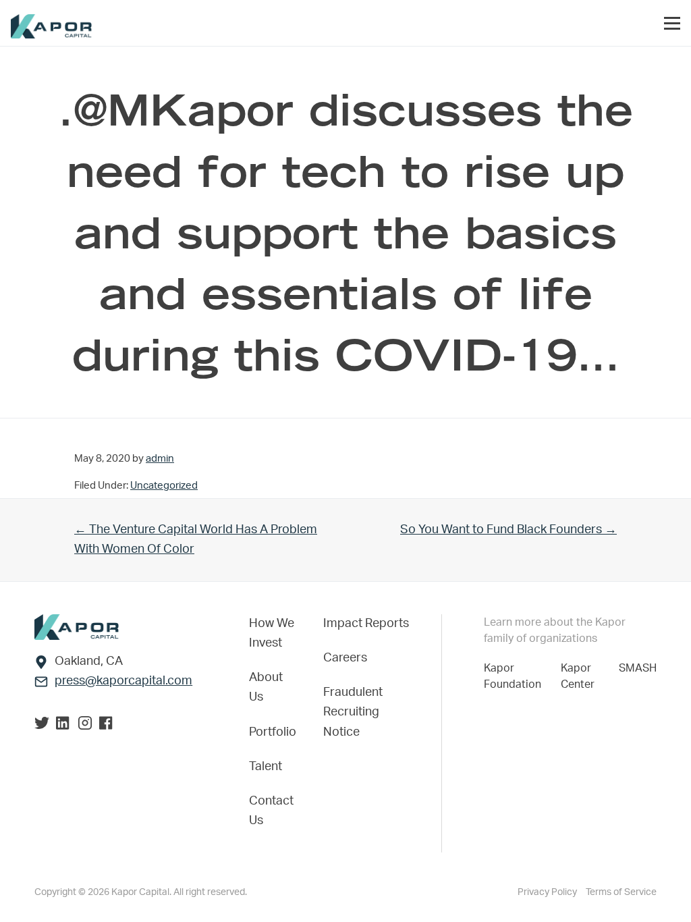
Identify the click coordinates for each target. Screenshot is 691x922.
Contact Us (271, 811)
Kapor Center (580, 676)
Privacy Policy (548, 892)
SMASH (638, 668)
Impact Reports (366, 624)
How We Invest (271, 633)
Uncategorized (164, 486)
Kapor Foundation (515, 676)
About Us (266, 687)
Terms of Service (621, 892)
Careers (345, 658)
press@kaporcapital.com (123, 681)
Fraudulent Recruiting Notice (353, 712)
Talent (265, 767)
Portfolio (272, 732)
